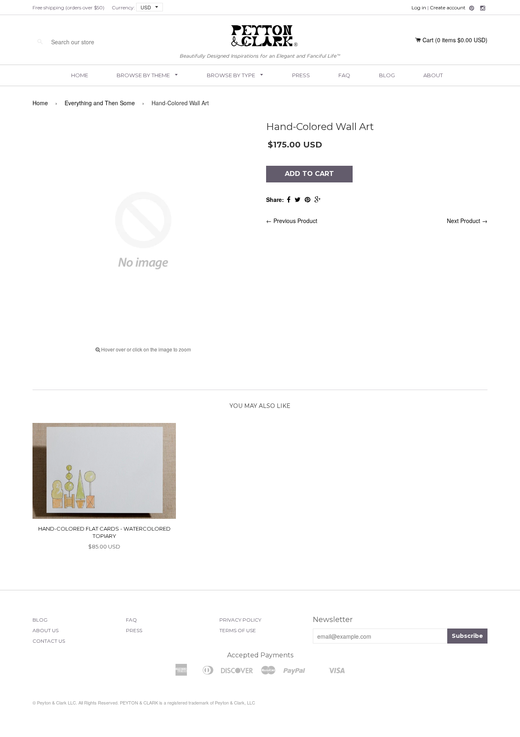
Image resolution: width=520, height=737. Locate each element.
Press (301, 75)
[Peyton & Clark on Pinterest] (471, 8)
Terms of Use (237, 630)
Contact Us (48, 641)
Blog (387, 75)
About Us (45, 630)
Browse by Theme (144, 75)
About (433, 75)
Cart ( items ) (455, 40)
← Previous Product (291, 221)
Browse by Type (231, 75)
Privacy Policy (240, 620)
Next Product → (467, 221)
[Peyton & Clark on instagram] (482, 8)
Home (79, 75)
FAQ (344, 75)
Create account (448, 7)
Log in (419, 7)
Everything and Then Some (100, 103)
